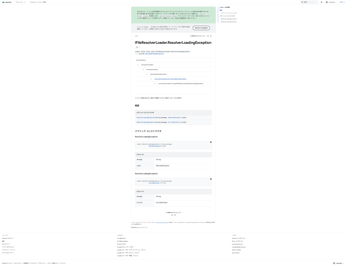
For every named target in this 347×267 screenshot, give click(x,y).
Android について (7, 263)
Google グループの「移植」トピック (127, 256)
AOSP (136, 36)
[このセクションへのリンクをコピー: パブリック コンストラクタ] (163, 131)
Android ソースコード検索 (38, 2)
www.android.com (237, 244)
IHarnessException (174, 117)
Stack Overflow (236, 250)
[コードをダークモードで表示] (211, 142)
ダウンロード (6, 244)
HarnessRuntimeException (154, 54)
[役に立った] (208, 36)
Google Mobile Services (239, 247)
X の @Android (121, 238)
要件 (3, 241)
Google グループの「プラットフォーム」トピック (131, 250)
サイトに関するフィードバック (57, 263)
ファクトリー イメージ (8, 250)
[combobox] (309, 2)
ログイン (342, 2)
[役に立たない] (210, 36)
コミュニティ (18, 263)
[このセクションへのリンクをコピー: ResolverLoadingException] (159, 137)
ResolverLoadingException (146, 117)
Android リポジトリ (7, 238)
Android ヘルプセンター (239, 238)
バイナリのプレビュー (8, 247)
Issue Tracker (235, 253)
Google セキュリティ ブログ (125, 247)
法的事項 (25, 263)
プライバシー (42, 263)
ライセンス (33, 263)
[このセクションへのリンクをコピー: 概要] (141, 106)
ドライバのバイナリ (8, 253)
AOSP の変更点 (180, 18)
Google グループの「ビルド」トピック (128, 253)
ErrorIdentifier (173, 122)
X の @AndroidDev (122, 241)
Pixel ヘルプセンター (238, 241)
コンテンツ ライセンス (162, 222)
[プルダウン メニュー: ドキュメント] (25, 2)
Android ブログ (121, 244)
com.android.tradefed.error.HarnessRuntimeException (170, 79)
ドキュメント (19, 2)
